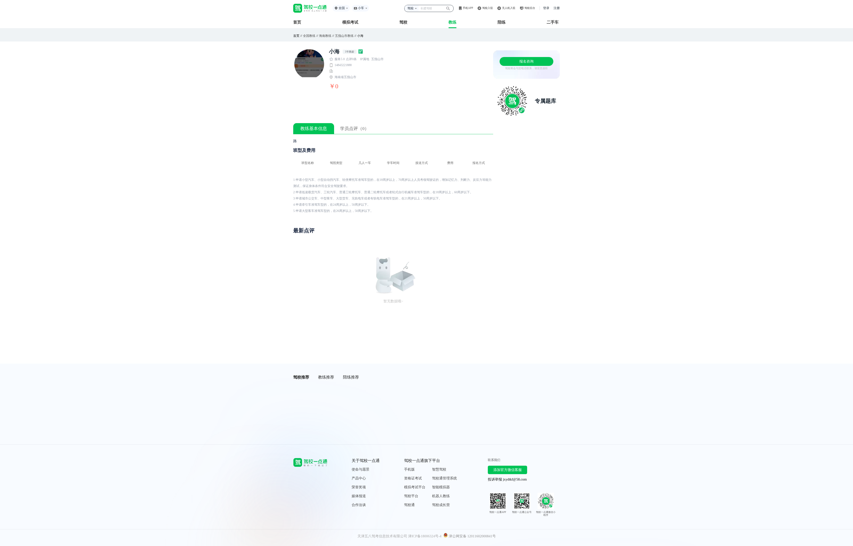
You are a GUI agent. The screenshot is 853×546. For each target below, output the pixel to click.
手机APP (468, 8)
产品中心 (359, 478)
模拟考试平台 (414, 487)
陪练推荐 (351, 377)
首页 (297, 22)
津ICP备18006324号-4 (424, 536)
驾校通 (409, 505)
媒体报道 (359, 496)
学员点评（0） (354, 128)
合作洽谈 (359, 505)
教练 (452, 22)
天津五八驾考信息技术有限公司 (382, 536)
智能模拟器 (441, 487)
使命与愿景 (360, 469)
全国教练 (309, 35)
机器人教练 (441, 496)
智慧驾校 (439, 469)
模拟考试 (350, 22)
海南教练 (325, 35)
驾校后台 (529, 8)
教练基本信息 (313, 128)
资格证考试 (413, 478)
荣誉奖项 (359, 487)
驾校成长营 (441, 505)
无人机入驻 (508, 8)
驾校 (403, 22)
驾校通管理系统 (444, 478)
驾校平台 (411, 496)
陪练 (502, 22)
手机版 (409, 469)
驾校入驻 (487, 8)
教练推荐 (326, 377)
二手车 (553, 22)
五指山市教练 (344, 35)
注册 (557, 8)
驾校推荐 (301, 377)
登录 (546, 8)
